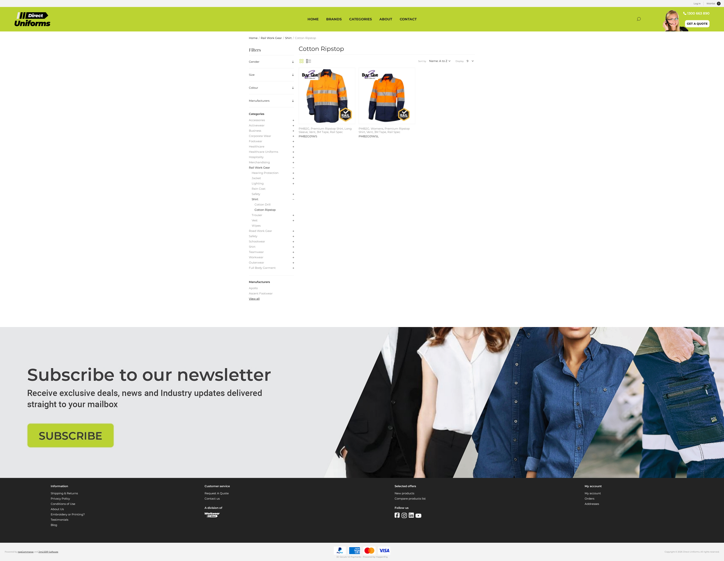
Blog (54, 525)
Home (253, 38)
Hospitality (256, 157)
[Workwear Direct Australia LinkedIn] (412, 515)
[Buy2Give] (309, 75)
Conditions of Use (63, 504)
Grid (301, 61)
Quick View (351, 71)
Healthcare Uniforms (263, 152)
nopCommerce (26, 551)
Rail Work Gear (259, 167)
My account (593, 493)
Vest (255, 220)
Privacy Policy (60, 498)
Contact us (212, 498)
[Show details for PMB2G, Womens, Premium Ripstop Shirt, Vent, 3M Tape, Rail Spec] (387, 96)
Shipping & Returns (64, 493)
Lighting (258, 183)
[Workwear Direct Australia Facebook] (398, 515)
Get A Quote (697, 23)
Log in (697, 3)
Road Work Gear (260, 231)
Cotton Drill (263, 204)
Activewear (257, 125)
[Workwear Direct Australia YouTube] (418, 515)
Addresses (592, 504)
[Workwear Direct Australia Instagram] (405, 515)
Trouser (257, 215)
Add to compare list (351, 77)
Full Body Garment (262, 268)
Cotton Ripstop (265, 210)
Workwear (256, 257)
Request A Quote (217, 493)
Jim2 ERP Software (48, 551)
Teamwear (256, 252)
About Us (57, 509)
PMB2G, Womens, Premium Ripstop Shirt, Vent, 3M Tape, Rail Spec (384, 130)
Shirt (255, 199)
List (308, 61)
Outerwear (256, 262)
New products (404, 493)
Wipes (256, 225)
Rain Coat (258, 188)
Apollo (253, 288)
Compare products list (410, 498)
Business (255, 130)
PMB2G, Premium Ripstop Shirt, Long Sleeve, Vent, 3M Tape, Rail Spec (325, 130)
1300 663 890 (698, 13)
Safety (256, 194)
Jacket (256, 178)
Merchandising (259, 162)
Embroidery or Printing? (68, 514)
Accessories (257, 120)
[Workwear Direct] (212, 516)
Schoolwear (257, 241)
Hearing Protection (265, 173)
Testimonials (59, 519)
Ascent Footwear (261, 293)
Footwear (255, 141)
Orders (589, 498)
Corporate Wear (260, 136)
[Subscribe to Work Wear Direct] (362, 477)
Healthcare (256, 146)
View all (254, 298)
